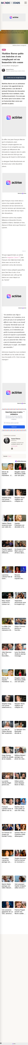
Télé (4, 49)
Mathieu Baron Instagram (19, 45)
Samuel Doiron (10, 69)
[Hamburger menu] (25, 3)
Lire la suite (14, 446)
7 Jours (9, 456)
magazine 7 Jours (12, 257)
